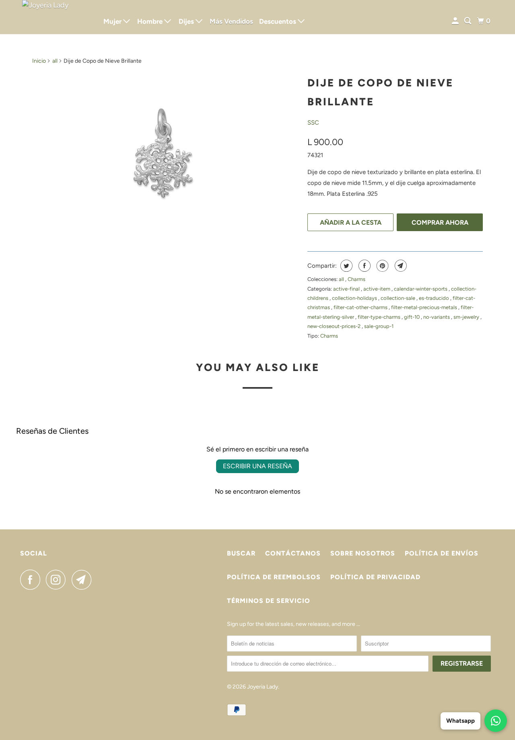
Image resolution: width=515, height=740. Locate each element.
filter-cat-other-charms (361, 307)
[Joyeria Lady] (56, 17)
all (55, 60)
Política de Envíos (441, 553)
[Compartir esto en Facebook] (363, 266)
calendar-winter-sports (421, 289)
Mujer (113, 21)
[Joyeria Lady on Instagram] (58, 580)
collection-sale (398, 298)
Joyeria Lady (262, 686)
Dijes (187, 21)
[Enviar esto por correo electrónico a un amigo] (400, 266)
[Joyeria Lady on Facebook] (32, 580)
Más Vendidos (231, 21)
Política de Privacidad (375, 577)
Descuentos (278, 21)
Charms (356, 279)
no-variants (437, 317)
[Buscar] (468, 21)
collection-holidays (355, 298)
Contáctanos (293, 553)
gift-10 (412, 317)
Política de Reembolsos (274, 577)
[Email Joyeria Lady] (84, 580)
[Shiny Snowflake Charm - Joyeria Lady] (165, 156)
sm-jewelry (466, 317)
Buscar (241, 553)
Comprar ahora (440, 222)
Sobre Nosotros (362, 553)
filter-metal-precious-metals (424, 307)
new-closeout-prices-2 (334, 326)
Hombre (150, 21)
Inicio (39, 60)
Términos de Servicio (268, 601)
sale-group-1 (378, 326)
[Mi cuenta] (455, 21)
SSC (313, 122)
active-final (347, 289)
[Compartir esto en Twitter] (345, 266)
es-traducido (434, 298)
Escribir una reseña (257, 466)
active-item (377, 289)
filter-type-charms (380, 317)
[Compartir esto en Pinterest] (382, 266)
